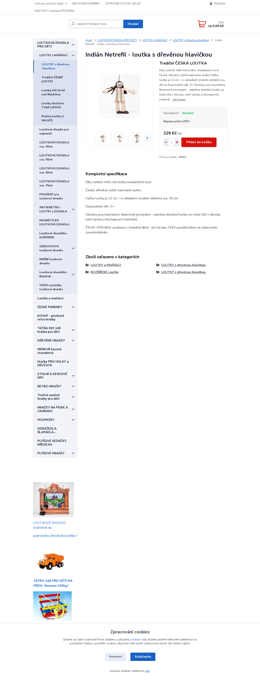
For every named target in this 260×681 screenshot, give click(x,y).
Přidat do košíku (199, 142)
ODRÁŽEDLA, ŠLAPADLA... (47, 430)
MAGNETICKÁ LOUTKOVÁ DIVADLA (54, 222)
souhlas (135, 639)
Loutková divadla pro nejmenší (54, 131)
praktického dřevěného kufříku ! (55, 536)
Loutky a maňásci (50, 298)
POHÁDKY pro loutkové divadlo (51, 196)
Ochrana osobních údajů (49, 3)
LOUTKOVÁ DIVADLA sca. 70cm (54, 183)
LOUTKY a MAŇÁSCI (53, 55)
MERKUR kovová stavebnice (49, 351)
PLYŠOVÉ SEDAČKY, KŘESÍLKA (52, 443)
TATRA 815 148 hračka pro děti (49, 330)
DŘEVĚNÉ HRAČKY (51, 340)
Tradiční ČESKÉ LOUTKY (52, 79)
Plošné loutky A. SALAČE (52, 118)
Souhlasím (143, 656)
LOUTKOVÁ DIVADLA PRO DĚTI (53, 44)
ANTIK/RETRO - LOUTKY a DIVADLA (53, 209)
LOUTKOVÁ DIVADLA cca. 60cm (54, 170)
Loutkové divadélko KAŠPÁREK (53, 235)
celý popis (178, 99)
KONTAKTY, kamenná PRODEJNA (55, 11)
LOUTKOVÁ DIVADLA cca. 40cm (54, 144)
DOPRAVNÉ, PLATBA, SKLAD (123, 3)
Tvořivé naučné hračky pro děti (48, 397)
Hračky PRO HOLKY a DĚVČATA (53, 363)
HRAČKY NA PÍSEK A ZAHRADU (52, 409)
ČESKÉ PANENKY (49, 307)
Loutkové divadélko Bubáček (53, 274)
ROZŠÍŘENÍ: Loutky (105, 272)
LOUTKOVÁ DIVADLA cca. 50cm (54, 157)
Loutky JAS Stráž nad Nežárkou (53, 92)
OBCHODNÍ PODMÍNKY (86, 3)
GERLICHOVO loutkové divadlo (51, 248)
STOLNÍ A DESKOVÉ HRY (52, 376)
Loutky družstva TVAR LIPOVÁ (52, 105)
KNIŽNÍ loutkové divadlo (50, 261)
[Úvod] (49, 24)
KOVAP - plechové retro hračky (50, 317)
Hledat (133, 24)
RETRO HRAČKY (49, 386)
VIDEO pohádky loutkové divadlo (51, 287)
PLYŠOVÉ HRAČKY (51, 453)
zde (147, 671)
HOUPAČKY (45, 420)
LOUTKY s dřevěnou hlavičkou (55, 66)
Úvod (89, 40)
